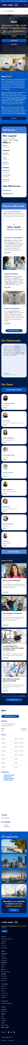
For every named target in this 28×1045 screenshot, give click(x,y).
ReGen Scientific (4, 1025)
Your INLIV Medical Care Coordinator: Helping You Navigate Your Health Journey (13, 648)
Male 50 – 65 (4, 988)
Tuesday (3, 743)
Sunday (3, 763)
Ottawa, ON (6, 880)
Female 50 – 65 (4, 995)
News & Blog (4, 947)
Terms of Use (11, 1040)
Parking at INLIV (8, 780)
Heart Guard (6, 170)
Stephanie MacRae (8, 524)
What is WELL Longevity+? (6, 938)
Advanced (5, 162)
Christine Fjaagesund (8, 438)
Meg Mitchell (6, 506)
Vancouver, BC (6, 850)
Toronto (2, 1022)
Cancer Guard (6, 175)
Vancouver (3, 1009)
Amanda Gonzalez (8, 472)
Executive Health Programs (6, 1003)
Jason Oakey (6, 420)
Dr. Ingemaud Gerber (8, 403)
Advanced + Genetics (5, 971)
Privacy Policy (4, 1040)
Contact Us (3, 945)
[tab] (14, 389)
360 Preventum (4, 958)
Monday (3, 739)
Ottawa (3, 1018)
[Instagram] (11, 1032)
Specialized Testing (8, 193)
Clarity (4, 158)
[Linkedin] (8, 1032)
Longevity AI (3, 941)
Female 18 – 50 (4, 993)
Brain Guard (6, 179)
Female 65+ (3, 997)
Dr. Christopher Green (9, 455)
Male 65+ (3, 990)
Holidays (3, 767)
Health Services (7, 190)
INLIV (2, 1016)
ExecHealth (3, 1020)
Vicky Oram (6, 541)
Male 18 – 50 (4, 986)
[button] (5, 575)
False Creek (3, 1011)
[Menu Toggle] (26, 11)
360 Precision (4, 960)
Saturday (3, 759)
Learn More (7, 252)
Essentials (5, 153)
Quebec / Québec (5, 1027)
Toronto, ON (6, 895)
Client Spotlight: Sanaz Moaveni (12, 613)
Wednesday (4, 747)
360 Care (5, 145)
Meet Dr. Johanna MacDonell (11, 580)
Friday (2, 755)
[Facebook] (14, 1032)
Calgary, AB (6, 865)
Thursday (3, 751)
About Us (3, 943)
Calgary (3, 1013)
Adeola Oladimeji (7, 489)
